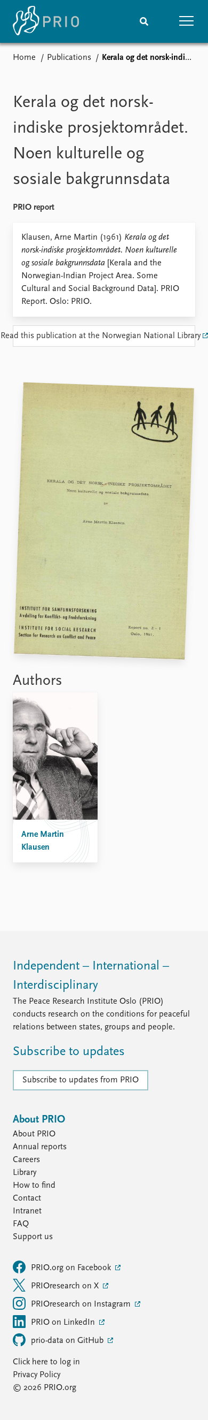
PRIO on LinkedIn (64, 1322)
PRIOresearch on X (66, 1286)
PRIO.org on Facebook (72, 1268)
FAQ (21, 1224)
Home (24, 58)
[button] (186, 21)
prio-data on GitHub (68, 1341)
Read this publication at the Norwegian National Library (104, 336)
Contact (27, 1198)
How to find (34, 1185)
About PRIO (34, 1134)
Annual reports (40, 1147)
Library (24, 1173)
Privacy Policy (36, 1375)
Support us (33, 1237)
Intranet (27, 1211)
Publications (69, 58)
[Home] (46, 21)
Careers (26, 1160)
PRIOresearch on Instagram (82, 1304)
